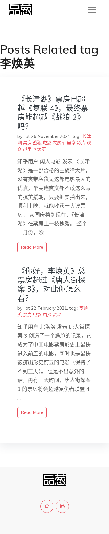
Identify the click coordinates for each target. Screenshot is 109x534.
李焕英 (39, 149)
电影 (47, 142)
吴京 (71, 142)
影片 (81, 142)
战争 (27, 149)
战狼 (37, 142)
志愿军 (59, 142)
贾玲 (57, 314)
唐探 (47, 314)
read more (32, 247)
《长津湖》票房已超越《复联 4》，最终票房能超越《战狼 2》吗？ (52, 112)
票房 (27, 142)
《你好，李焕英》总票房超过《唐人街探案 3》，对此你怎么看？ (51, 284)
